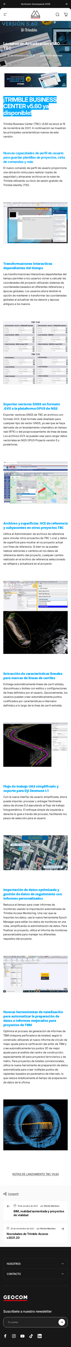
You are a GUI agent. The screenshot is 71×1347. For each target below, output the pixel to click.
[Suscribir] (61, 1322)
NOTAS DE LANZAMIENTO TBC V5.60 (35, 1174)
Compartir (13, 1193)
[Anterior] (4, 4)
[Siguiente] (66, 4)
